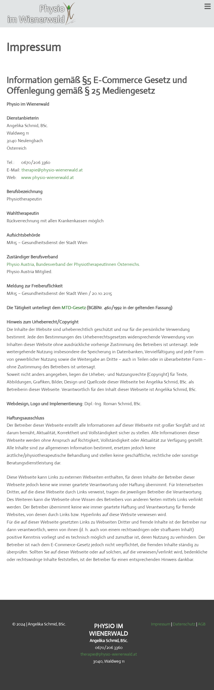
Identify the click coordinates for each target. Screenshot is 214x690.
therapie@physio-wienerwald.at (52, 170)
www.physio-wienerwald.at (47, 177)
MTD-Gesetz (74, 308)
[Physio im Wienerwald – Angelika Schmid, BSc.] (44, 13)
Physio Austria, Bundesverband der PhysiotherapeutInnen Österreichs (73, 264)
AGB (202, 624)
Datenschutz (184, 624)
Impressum (160, 624)
